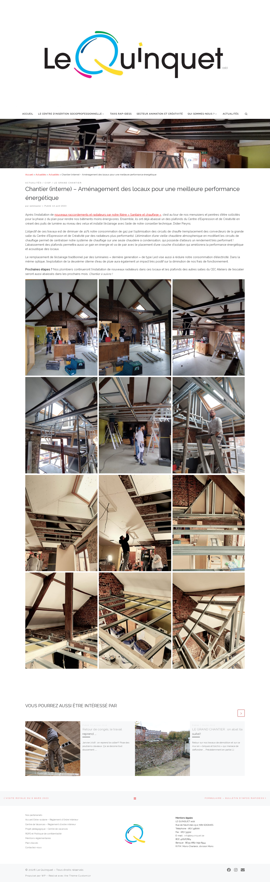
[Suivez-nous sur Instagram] (236, 870)
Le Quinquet (45, 869)
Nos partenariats (33, 815)
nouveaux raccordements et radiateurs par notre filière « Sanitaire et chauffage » (108, 214)
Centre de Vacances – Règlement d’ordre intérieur (50, 824)
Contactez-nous (33, 847)
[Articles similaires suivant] (241, 713)
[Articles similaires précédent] (233, 713)
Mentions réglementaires (38, 838)
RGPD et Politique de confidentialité (43, 833)
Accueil (29, 174)
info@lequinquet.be (194, 835)
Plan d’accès (31, 843)
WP (44, 875)
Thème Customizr (80, 875)
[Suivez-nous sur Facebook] (229, 870)
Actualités (41, 174)
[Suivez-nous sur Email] (243, 870)
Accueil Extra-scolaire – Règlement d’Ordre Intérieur (51, 819)
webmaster (35, 206)
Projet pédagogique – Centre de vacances (46, 829)
